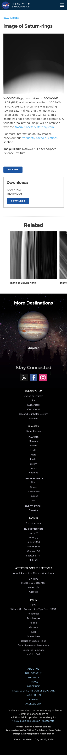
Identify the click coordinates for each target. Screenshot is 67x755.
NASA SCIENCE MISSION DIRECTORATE (33, 691)
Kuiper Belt (33, 405)
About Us (33, 669)
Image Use (33, 686)
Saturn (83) (33, 546)
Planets (33, 426)
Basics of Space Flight (33, 641)
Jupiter (33, 348)
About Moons (33, 523)
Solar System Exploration (19, 5)
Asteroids (33, 587)
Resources (33, 614)
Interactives (33, 636)
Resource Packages (33, 650)
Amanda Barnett (42, 727)
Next (60, 330)
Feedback (33, 678)
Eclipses (33, 418)
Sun (33, 400)
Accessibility (33, 704)
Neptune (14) (33, 556)
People (33, 623)
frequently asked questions (40, 138)
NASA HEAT (33, 654)
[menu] (62, 5)
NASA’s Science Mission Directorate (33, 721)
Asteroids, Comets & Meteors (33, 568)
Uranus (33, 468)
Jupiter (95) (33, 542)
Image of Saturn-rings (23, 283)
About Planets (33, 431)
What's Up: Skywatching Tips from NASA (33, 609)
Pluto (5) (33, 560)
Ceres (33, 487)
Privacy (33, 682)
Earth (33, 450)
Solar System (33, 391)
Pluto (33, 482)
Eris (33, 500)
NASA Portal (33, 695)
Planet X (33, 510)
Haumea (33, 496)
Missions (33, 627)
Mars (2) (33, 537)
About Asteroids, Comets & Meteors (33, 573)
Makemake (33, 491)
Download (18, 201)
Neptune (33, 473)
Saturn (33, 464)
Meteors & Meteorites (33, 583)
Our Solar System (33, 396)
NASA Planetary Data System (34, 127)
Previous (7, 330)
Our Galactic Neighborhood (19, 13)
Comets (33, 592)
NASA (4, 5)
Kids (33, 632)
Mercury (33, 441)
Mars (33, 455)
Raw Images (11, 18)
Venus (33, 446)
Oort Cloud (33, 409)
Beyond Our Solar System (33, 414)
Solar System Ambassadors (33, 645)
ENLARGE (13, 170)
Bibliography (33, 673)
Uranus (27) (33, 551)
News (33, 605)
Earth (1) (33, 533)
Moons (33, 518)
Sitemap (33, 700)
